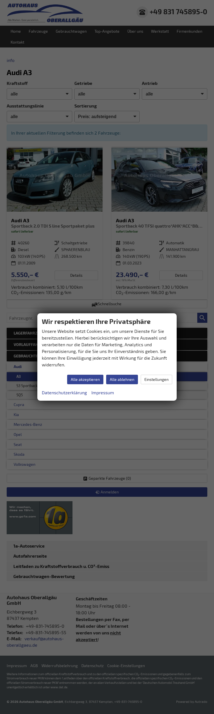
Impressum (102, 392)
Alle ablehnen (122, 379)
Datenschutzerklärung (64, 392)
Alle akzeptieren (85, 379)
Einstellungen (156, 379)
